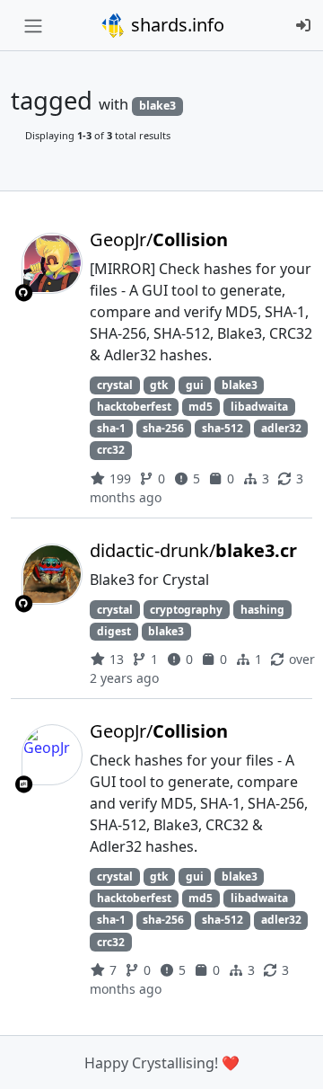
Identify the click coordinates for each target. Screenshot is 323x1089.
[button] (290, 1057)
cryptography (186, 609)
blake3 (240, 385)
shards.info (175, 25)
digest (114, 631)
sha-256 (163, 428)
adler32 (281, 428)
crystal (115, 385)
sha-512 (222, 428)
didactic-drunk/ (193, 550)
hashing (262, 609)
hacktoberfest (134, 406)
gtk (159, 385)
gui (195, 385)
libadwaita (259, 406)
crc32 (111, 449)
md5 (200, 406)
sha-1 (111, 428)
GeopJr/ (159, 239)
